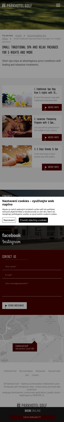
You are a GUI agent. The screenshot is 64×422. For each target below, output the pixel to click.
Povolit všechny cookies (33, 220)
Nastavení (9, 220)
